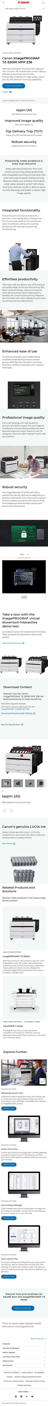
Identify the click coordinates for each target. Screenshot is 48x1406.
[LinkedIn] (21, 1396)
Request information (14, 86)
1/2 (2, 791)
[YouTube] (32, 1396)
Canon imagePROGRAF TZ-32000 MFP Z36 (17, 100)
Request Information (23, 1308)
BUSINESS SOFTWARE (8, 1089)
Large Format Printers (11, 53)
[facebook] (16, 1396)
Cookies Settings (24, 1385)
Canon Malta (23, 1392)
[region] (24, 576)
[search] (3, 3)
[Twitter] (27, 1396)
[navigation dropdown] (43, 3)
